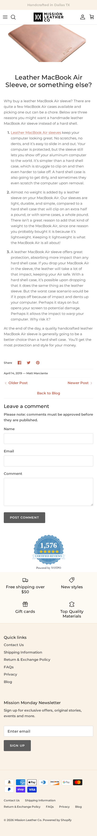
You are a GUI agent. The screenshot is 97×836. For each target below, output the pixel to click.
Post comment (24, 517)
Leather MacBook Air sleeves (36, 132)
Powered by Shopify (57, 820)
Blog (8, 682)
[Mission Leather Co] (48, 17)
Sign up (17, 745)
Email (9, 451)
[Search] (15, 17)
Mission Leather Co (28, 820)
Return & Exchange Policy (27, 659)
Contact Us (14, 645)
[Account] (81, 17)
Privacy (10, 674)
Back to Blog (48, 393)
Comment (13, 473)
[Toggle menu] (5, 17)
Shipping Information (23, 652)
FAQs (9, 667)
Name (9, 429)
